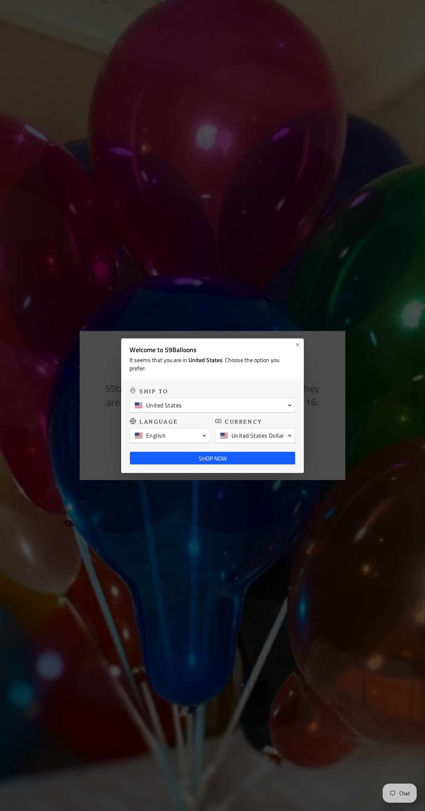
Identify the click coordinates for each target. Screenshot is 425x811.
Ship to (153, 390)
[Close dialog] (297, 344)
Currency (244, 421)
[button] (212, 405)
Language (158, 421)
